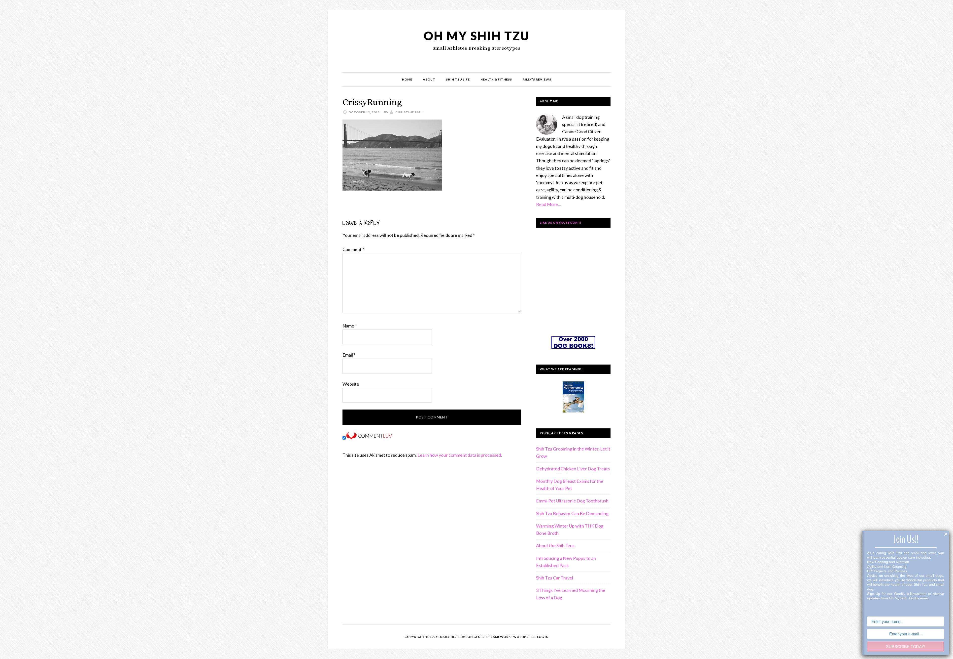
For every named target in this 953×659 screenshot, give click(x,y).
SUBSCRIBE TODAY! (905, 647)
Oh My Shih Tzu (477, 36)
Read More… (548, 204)
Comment (353, 249)
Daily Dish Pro (453, 637)
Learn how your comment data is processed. (459, 455)
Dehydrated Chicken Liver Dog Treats (573, 468)
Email (348, 355)
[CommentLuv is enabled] (369, 438)
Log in (542, 637)
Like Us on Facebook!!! (560, 222)
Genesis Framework (492, 637)
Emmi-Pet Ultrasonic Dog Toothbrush (572, 500)
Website (350, 384)
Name (349, 326)
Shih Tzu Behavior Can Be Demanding (572, 513)
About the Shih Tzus (555, 545)
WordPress (524, 637)
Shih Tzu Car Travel (554, 577)
